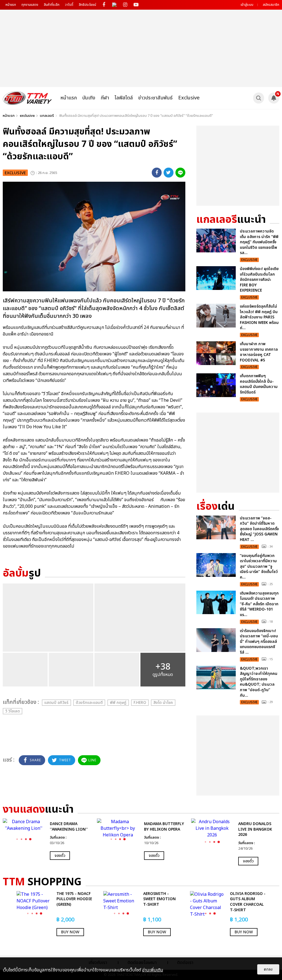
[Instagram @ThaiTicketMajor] (125, 5)
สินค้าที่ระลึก (51, 4)
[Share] (157, 173)
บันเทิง (88, 98)
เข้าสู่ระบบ (247, 4)
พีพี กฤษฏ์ (118, 703)
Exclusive (189, 98)
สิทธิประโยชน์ (87, 4)
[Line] (180, 173)
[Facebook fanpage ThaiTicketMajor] (104, 5)
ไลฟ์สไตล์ (124, 98)
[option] (47, 839)
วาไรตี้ (69, 4)
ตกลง (268, 969)
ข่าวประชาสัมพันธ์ (155, 98)
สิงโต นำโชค (163, 703)
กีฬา (105, 98)
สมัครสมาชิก (271, 4)
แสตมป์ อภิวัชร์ (56, 703)
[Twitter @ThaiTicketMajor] (114, 5)
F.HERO (140, 703)
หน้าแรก (11, 4)
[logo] (27, 98)
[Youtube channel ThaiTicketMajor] (136, 5)
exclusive (27, 115)
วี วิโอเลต (12, 711)
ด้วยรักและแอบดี (89, 703)
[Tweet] (168, 173)
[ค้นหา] (258, 98)
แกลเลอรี (47, 115)
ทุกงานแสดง (29, 4)
